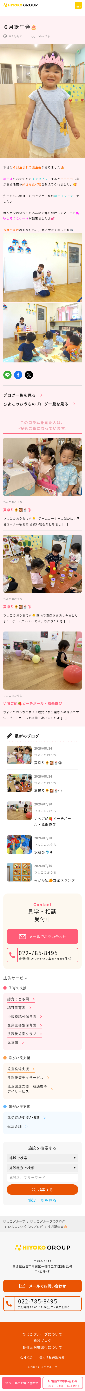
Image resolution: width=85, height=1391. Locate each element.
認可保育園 (16, 1007)
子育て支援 (18, 987)
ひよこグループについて (42, 1334)
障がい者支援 (20, 1106)
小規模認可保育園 (22, 1016)
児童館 (12, 1042)
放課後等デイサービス (25, 1077)
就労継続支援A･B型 (23, 1117)
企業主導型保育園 (22, 1025)
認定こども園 (18, 998)
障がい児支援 (20, 1057)
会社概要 (26, 1357)
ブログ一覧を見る (19, 395)
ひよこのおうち (40, 36)
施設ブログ (42, 1340)
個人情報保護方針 (52, 1357)
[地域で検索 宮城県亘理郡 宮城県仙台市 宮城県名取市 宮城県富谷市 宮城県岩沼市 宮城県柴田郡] (42, 1158)
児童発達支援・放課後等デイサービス (27, 1089)
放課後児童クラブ (22, 1033)
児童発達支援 (18, 1068)
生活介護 (14, 1126)
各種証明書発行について (42, 1347)
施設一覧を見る (42, 1200)
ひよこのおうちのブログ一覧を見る (36, 403)
